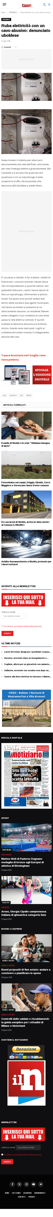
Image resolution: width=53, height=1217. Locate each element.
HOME (7, 1193)
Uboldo (28, 395)
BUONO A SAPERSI (8, 961)
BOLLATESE (6, 902)
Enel (21, 395)
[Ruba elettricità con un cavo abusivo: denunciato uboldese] (26, 87)
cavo (4, 395)
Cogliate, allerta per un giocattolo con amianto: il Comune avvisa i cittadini (27, 665)
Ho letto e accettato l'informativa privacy (23, 1154)
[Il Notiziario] (26, 4)
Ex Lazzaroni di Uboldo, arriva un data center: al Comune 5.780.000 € (25, 523)
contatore (13, 395)
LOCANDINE (27, 1193)
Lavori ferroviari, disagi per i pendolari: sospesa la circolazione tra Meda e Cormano (27, 653)
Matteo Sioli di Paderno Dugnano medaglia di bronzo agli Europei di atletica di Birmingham (22, 862)
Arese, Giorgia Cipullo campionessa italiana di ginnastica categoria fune (23, 913)
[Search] (49, 4)
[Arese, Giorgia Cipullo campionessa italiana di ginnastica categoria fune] (26, 890)
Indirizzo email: (8, 1147)
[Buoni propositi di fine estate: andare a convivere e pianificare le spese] (26, 948)
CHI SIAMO (16, 1193)
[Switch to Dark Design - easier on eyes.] (44, 4)
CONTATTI (22, 1197)
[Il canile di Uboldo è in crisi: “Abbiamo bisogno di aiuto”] (26, 426)
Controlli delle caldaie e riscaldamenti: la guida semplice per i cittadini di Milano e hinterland (25, 1022)
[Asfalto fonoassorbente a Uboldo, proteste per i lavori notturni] (26, 544)
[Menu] (4, 4)
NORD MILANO (6, 850)
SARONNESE (6, 19)
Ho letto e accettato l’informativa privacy (23, 626)
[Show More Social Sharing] (15, 47)
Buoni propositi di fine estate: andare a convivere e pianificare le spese (25, 971)
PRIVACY (31, 1197)
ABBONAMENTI (39, 1193)
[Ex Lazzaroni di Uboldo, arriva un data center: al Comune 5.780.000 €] (26, 504)
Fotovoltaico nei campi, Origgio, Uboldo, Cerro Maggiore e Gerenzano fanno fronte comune (25, 483)
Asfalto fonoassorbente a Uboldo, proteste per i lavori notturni (26, 562)
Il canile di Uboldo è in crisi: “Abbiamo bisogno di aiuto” (25, 444)
